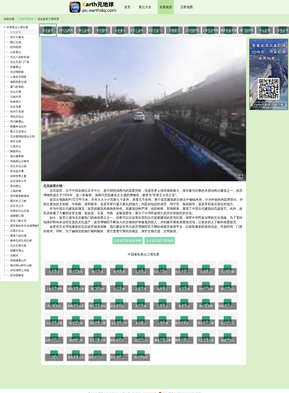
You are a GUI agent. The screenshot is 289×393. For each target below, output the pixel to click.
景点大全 (145, 7)
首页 (127, 7)
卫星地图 (186, 7)
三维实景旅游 (25, 19)
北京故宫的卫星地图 (159, 240)
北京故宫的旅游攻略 (127, 240)
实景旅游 (165, 7)
